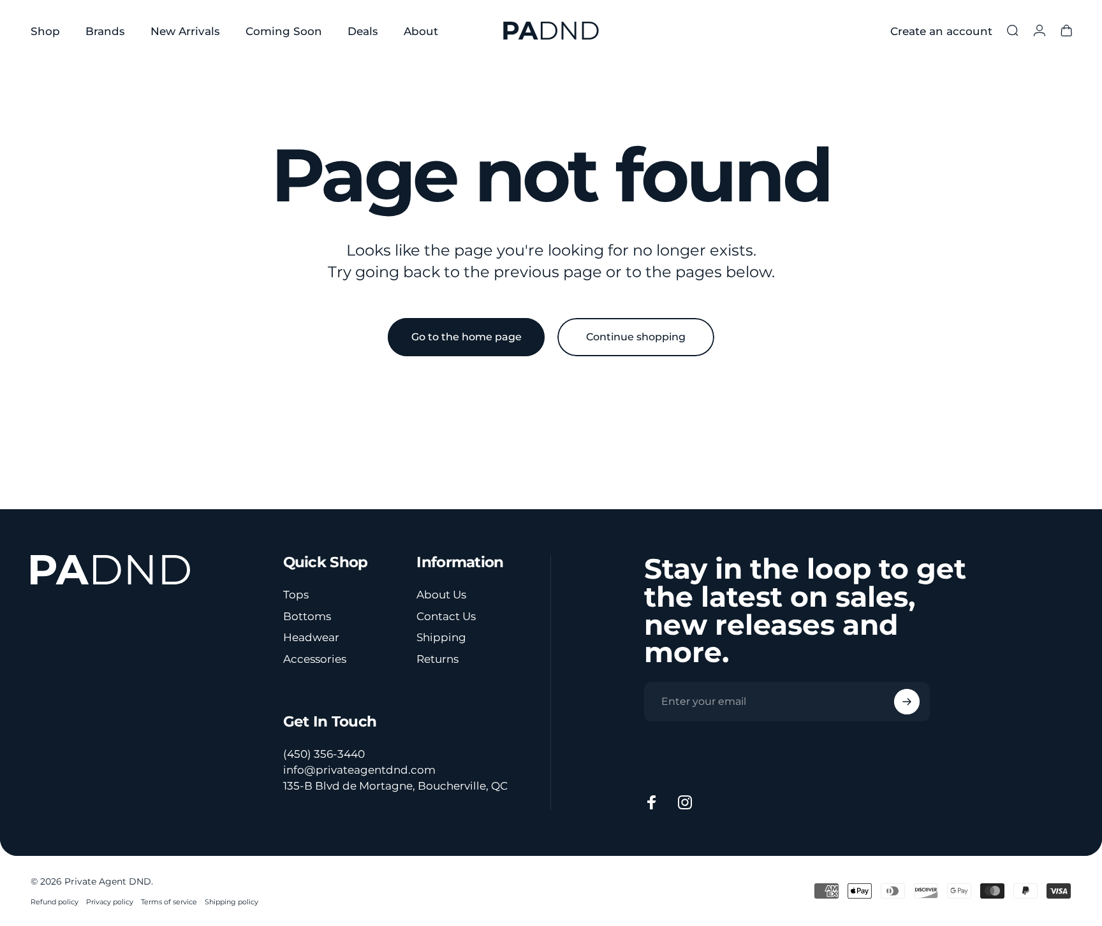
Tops (296, 594)
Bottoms (307, 616)
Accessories (314, 659)
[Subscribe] (907, 701)
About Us (441, 594)
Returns (437, 659)
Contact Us (446, 616)
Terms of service (169, 901)
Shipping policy (231, 901)
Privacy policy (109, 901)
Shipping (441, 637)
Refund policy (54, 901)
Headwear (311, 637)
